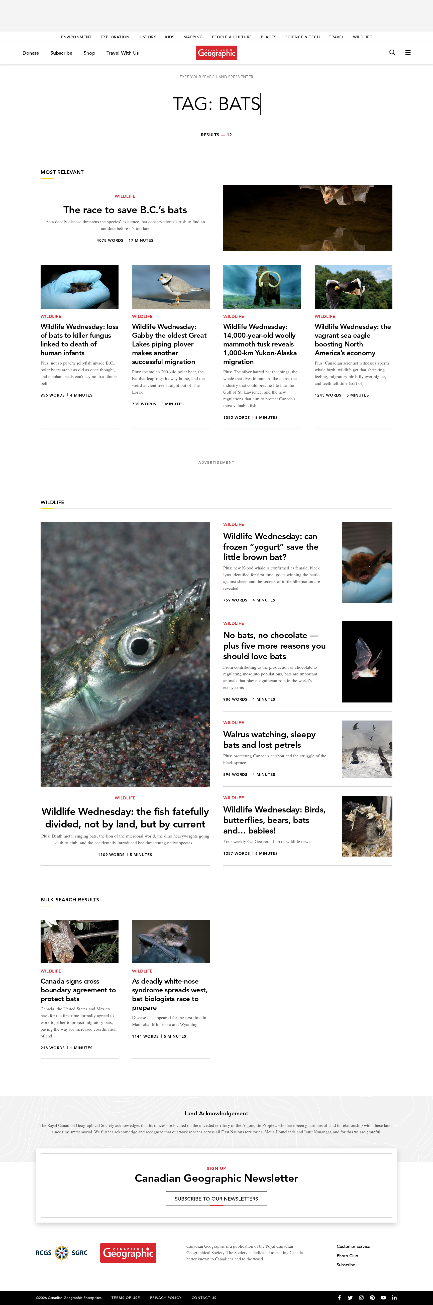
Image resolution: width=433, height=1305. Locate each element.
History (147, 37)
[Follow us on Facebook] (339, 1297)
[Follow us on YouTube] (383, 1297)
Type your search (216, 76)
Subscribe (61, 53)
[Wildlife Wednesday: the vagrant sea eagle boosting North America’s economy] (354, 346)
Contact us (204, 1297)
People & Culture (232, 37)
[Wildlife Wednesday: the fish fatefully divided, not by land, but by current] (125, 694)
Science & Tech (302, 37)
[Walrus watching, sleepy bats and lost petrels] (307, 754)
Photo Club (347, 1255)
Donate (31, 53)
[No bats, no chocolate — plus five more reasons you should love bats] (307, 666)
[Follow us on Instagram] (361, 1297)
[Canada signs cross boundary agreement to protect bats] (80, 989)
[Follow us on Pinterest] (372, 1297)
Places (268, 37)
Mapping (193, 37)
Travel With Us (122, 53)
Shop (89, 53)
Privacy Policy (166, 1297)
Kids (169, 37)
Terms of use (126, 1297)
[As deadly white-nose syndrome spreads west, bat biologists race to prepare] (171, 989)
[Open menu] (407, 52)
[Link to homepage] (216, 53)
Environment (76, 37)
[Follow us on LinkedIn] (394, 1297)
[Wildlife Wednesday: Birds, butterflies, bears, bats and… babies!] (307, 831)
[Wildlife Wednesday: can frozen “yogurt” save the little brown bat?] (307, 567)
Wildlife (362, 37)
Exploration (115, 37)
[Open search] (392, 52)
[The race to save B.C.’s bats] (216, 218)
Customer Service (353, 1246)
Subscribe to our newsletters (216, 1199)
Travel (336, 37)
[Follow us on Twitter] (350, 1297)
